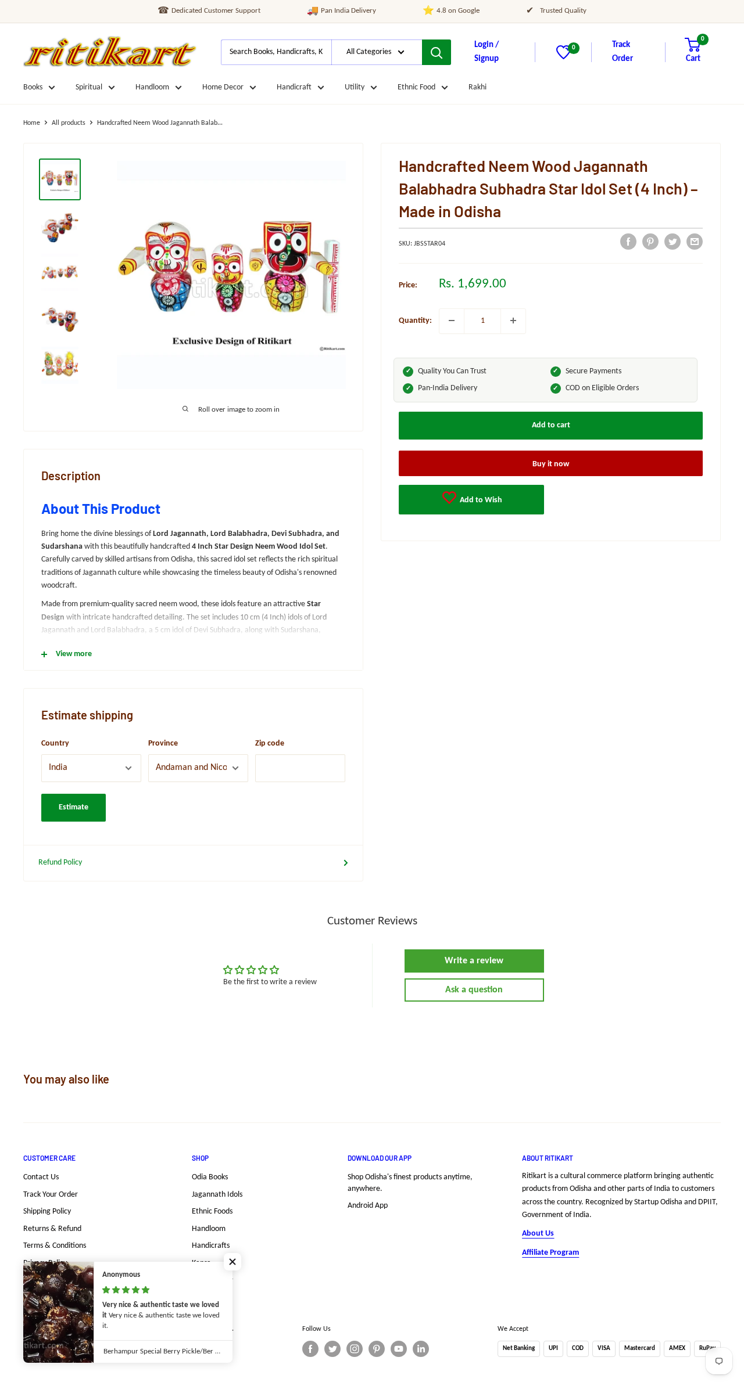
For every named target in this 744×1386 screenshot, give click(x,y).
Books (32, 87)
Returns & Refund (52, 1229)
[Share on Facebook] (628, 241)
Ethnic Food (416, 87)
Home (31, 123)
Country (55, 743)
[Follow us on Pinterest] (377, 1349)
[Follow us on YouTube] (399, 1349)
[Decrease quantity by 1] (451, 320)
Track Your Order (50, 1194)
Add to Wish (480, 499)
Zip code (269, 743)
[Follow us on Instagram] (354, 1349)
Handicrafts (211, 1245)
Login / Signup (486, 52)
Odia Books (210, 1177)
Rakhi (477, 87)
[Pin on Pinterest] (650, 241)
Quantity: (415, 320)
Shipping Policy (47, 1211)
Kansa (201, 1263)
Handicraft (294, 87)
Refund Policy (60, 862)
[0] (563, 57)
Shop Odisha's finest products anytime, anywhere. (410, 1183)
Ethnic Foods (212, 1211)
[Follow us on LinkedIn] (421, 1349)
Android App (368, 1205)
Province (163, 743)
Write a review (474, 961)
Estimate (73, 807)
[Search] (436, 52)
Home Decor (223, 87)
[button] (232, 1261)
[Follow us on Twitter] (332, 1349)
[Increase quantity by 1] (513, 320)
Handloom (152, 87)
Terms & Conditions (54, 1245)
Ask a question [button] (474, 990)
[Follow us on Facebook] (310, 1349)
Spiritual (89, 87)
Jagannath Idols (217, 1194)
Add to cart (551, 424)
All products (68, 123)
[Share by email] (694, 241)
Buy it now (550, 463)
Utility (354, 87)
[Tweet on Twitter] (672, 241)
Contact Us (41, 1177)
